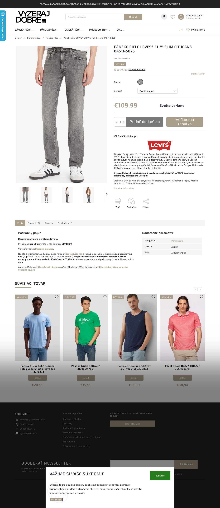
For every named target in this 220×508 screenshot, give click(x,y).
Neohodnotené (137, 70)
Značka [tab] (65, 223)
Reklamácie (68, 441)
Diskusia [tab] (49, 223)
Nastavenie (56, 500)
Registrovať (132, 423)
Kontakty (67, 423)
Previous (196, 289)
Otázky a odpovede (72, 432)
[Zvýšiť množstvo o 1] (123, 122)
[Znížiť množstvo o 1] (116, 122)
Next (200, 289)
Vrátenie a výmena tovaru (76, 446)
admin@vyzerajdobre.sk (32, 419)
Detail (37, 377)
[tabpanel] (37, 342)
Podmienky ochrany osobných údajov (82, 437)
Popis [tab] (20, 223)
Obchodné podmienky (73, 428)
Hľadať (133, 17)
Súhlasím (160, 475)
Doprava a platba (71, 419)
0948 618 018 (27, 424)
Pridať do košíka (144, 122)
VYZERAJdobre (27, 429)
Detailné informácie (124, 188)
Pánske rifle (177, 240)
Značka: (198, 73)
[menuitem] (26, 30)
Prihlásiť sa (186, 464)
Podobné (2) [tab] (34, 223)
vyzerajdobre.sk (28, 433)
